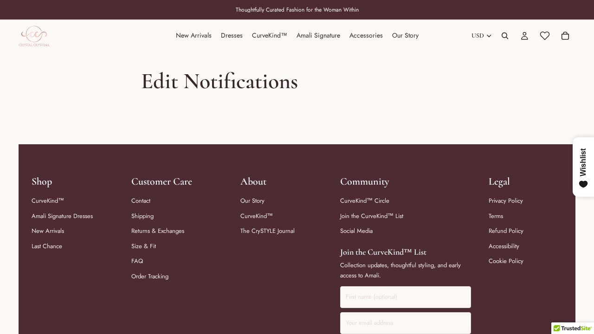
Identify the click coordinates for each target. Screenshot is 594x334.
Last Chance (47, 246)
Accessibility (504, 246)
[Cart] (565, 36)
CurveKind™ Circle (364, 200)
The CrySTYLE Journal (267, 230)
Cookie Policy (506, 261)
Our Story (252, 200)
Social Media (356, 230)
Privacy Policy (506, 200)
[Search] (505, 36)
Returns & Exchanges (157, 230)
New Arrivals (48, 230)
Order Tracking (149, 276)
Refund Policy (506, 230)
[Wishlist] (545, 36)
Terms (496, 216)
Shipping (142, 216)
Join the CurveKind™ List (371, 216)
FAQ (137, 261)
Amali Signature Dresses (62, 216)
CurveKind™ (48, 200)
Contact (140, 200)
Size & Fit (143, 246)
